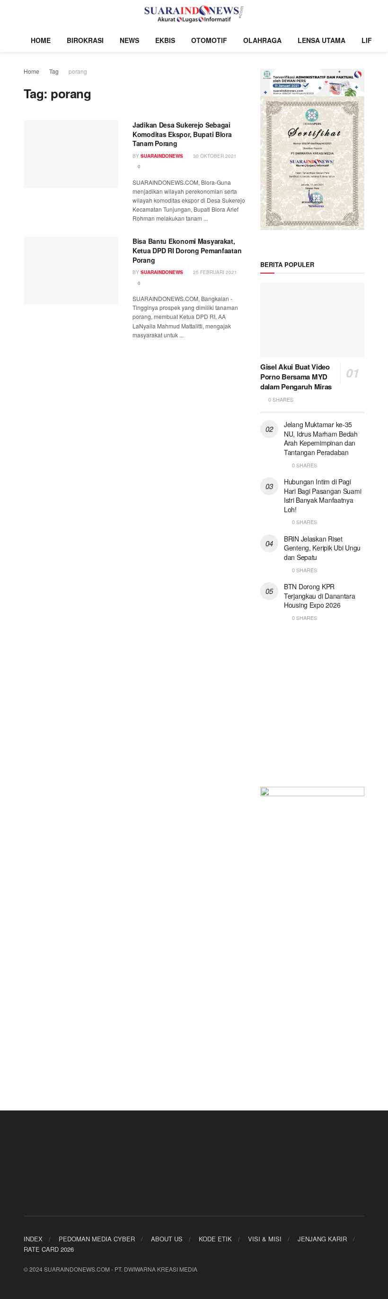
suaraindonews (162, 272)
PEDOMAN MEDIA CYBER (97, 1238)
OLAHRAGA (262, 40)
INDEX (33, 1238)
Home (31, 71)
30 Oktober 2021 (214, 156)
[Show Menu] (28, 14)
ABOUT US (167, 1238)
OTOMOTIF (209, 40)
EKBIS (165, 40)
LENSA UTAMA (321, 40)
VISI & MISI (265, 1238)
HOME (41, 40)
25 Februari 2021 (214, 272)
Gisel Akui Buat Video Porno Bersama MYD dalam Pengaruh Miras (296, 376)
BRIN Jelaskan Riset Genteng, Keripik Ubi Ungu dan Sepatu (322, 548)
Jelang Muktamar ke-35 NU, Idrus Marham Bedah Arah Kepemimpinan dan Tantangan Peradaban (321, 438)
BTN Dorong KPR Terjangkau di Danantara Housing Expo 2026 (319, 596)
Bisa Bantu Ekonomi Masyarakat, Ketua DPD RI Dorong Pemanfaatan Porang (186, 250)
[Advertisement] (312, 710)
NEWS (129, 40)
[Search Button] (360, 14)
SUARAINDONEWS (162, 156)
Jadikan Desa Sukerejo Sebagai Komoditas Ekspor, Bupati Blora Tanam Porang (182, 134)
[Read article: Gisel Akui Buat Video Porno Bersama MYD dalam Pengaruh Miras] (312, 320)
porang (78, 71)
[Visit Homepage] (194, 14)
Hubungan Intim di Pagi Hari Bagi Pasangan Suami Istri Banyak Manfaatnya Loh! (322, 495)
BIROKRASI (85, 40)
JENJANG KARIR (322, 1238)
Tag (54, 71)
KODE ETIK (215, 1238)
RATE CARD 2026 (49, 1249)
